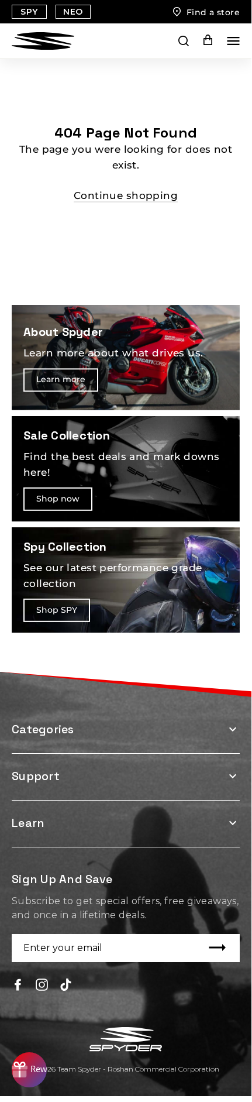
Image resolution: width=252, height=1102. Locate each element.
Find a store (213, 12)
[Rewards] (29, 1069)
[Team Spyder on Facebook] (18, 984)
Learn (28, 822)
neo (72, 11)
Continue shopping (126, 195)
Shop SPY (56, 610)
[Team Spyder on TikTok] (66, 984)
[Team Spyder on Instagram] (42, 984)
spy (28, 11)
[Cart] (199, 41)
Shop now (58, 498)
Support (36, 776)
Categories (43, 729)
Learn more (60, 379)
